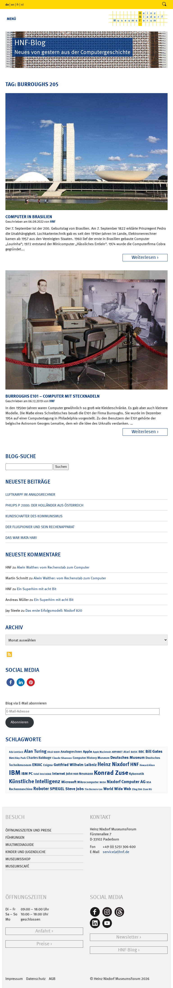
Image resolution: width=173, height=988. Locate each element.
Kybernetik (136, 773)
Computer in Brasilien (28, 217)
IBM (14, 772)
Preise (42, 944)
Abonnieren (19, 722)
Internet (58, 773)
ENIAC (37, 764)
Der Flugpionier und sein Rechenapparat (39, 526)
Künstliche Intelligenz (34, 781)
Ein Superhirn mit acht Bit (36, 589)
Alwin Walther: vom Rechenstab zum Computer (53, 567)
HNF (52, 221)
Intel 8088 (45, 774)
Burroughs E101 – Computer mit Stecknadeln (52, 396)
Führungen (14, 837)
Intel (36, 774)
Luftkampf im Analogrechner (30, 494)
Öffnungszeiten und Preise (28, 830)
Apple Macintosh (102, 752)
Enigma (48, 765)
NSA (148, 782)
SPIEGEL (57, 788)
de (7, 4)
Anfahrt (42, 931)
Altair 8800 (53, 752)
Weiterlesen (144, 257)
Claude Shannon (62, 758)
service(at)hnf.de (116, 851)
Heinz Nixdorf (113, 764)
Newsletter (127, 937)
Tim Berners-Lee (93, 789)
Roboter (41, 788)
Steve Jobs (74, 788)
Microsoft (68, 782)
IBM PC (27, 773)
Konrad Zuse (111, 772)
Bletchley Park (17, 758)
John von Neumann (79, 773)
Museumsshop (17, 859)
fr (18, 4)
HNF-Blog (127, 950)
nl (22, 4)
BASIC (134, 752)
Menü (11, 18)
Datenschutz (36, 978)
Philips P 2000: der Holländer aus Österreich (44, 505)
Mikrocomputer (88, 782)
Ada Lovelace (16, 752)
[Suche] (164, 4)
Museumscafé (17, 866)
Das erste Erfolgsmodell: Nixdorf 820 (53, 610)
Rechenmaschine (20, 789)
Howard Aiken (147, 765)
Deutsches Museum (127, 757)
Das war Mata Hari (21, 537)
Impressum (14, 978)
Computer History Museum (91, 757)
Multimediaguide (19, 844)
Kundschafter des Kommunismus (33, 516)
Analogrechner (71, 751)
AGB (52, 978)
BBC (142, 751)
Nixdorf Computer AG (126, 781)
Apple (87, 751)
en (12, 4)
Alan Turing (35, 751)
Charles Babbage (39, 757)
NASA (103, 782)
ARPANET (117, 752)
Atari (126, 752)
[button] (10, 682)
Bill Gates (154, 751)
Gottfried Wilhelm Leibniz (75, 764)
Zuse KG (147, 789)
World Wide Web (117, 788)
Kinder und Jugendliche (25, 851)
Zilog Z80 (137, 789)
